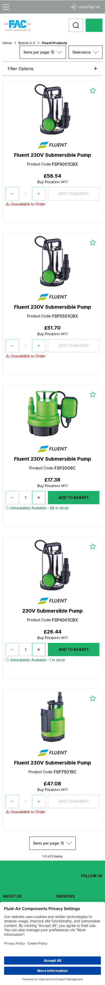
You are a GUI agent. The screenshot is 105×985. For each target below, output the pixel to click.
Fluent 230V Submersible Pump (52, 155)
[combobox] (43, 52)
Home (7, 43)
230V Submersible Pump (52, 611)
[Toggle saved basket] (93, 90)
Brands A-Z (26, 43)
